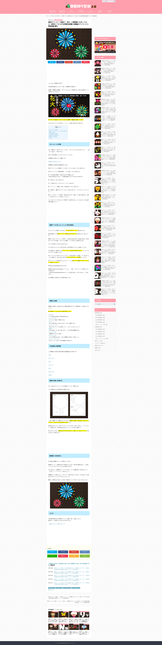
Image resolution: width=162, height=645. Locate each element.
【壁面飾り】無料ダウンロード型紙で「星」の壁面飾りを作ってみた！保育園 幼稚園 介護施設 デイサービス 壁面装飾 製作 (108, 196)
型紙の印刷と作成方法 (53, 135)
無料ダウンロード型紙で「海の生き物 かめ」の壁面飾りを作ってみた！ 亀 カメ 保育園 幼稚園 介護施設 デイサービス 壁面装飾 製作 (108, 126)
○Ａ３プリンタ (51, 335)
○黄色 (49, 375)
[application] (105, 47)
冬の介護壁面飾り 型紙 (100, 336)
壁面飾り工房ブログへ (90, 11)
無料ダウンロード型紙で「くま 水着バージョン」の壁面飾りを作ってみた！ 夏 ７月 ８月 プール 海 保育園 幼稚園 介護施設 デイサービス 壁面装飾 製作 (108, 189)
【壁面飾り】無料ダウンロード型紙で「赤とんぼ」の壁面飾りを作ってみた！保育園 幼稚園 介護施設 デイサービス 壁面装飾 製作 (108, 70)
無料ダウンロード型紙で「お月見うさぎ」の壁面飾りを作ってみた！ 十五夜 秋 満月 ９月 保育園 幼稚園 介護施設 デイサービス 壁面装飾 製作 (108, 212)
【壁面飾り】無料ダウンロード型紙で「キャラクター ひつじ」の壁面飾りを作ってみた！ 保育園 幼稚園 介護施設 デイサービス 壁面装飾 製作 (108, 220)
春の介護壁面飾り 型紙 (100, 329)
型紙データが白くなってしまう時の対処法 (58, 131)
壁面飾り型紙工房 (64, 643)
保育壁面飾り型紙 (52, 11)
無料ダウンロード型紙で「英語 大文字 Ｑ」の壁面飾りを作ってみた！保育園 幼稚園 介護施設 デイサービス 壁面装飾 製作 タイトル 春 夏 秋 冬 (108, 275)
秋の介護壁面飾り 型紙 (100, 333)
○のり (49, 321)
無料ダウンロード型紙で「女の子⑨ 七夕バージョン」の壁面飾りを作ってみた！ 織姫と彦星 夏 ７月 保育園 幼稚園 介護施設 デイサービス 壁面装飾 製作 (108, 260)
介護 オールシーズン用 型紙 (102, 338)
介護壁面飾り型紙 (62, 11)
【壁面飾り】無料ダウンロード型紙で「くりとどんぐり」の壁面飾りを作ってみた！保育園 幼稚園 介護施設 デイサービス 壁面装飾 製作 (108, 172)
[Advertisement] (59, 72)
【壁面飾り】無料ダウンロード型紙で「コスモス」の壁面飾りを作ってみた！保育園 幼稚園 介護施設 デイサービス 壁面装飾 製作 (108, 62)
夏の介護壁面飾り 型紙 (73, 563)
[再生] (95, 52)
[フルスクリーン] (114, 52)
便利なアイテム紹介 (71, 11)
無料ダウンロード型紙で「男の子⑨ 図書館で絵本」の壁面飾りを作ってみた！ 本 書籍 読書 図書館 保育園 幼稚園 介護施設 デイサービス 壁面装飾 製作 (72, 576)
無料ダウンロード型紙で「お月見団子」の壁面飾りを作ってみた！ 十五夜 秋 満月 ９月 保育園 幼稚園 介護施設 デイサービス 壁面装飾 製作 (108, 134)
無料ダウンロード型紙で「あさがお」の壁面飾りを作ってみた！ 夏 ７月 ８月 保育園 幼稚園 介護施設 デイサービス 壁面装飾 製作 (108, 267)
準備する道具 (52, 132)
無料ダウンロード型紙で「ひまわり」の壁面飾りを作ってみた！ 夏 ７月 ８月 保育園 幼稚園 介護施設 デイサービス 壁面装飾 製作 (108, 204)
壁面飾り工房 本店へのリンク (55, 161)
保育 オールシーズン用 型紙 (101, 324)
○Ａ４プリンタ (51, 331)
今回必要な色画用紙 (53, 133)
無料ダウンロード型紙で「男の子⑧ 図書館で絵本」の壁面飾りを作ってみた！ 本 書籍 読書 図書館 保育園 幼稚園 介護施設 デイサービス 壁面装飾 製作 (72, 583)
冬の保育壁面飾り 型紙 (100, 322)
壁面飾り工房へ (100, 11)
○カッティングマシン (53, 338)
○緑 (49, 368)
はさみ (50, 314)
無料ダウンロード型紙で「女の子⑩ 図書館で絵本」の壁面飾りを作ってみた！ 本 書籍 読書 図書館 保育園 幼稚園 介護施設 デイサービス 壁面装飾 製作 (72, 572)
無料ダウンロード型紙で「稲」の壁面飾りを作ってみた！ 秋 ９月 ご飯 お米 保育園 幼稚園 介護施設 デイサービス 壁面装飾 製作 (108, 149)
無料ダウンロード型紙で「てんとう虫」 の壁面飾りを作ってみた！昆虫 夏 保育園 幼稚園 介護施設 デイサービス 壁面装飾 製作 (108, 235)
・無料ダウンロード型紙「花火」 (55, 523)
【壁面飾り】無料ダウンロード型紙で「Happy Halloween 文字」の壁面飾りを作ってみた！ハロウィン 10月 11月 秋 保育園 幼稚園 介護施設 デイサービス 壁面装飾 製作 (108, 283)
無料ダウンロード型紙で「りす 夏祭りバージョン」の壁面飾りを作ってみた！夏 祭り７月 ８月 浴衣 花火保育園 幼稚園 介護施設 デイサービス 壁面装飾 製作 (69, 597)
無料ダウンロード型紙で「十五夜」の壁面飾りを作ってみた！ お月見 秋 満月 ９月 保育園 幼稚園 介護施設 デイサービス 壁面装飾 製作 (108, 78)
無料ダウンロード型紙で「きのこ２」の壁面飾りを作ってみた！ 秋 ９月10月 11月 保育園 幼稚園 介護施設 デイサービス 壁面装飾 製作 (108, 227)
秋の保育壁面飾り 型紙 (100, 319)
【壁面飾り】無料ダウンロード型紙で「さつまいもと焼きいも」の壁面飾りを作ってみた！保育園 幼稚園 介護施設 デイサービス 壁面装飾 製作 (108, 157)
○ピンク (50, 365)
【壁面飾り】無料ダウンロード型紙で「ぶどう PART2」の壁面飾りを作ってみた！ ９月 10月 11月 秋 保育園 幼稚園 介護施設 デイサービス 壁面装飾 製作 (108, 110)
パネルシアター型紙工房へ (81, 11)
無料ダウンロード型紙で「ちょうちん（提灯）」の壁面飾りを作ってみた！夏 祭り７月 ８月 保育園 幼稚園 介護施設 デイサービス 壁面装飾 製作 (68, 602)
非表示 (59, 127)
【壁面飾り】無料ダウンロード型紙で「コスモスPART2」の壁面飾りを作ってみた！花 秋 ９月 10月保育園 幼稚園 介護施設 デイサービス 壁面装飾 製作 (108, 102)
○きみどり (50, 371)
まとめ (50, 138)
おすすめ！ (51, 589)
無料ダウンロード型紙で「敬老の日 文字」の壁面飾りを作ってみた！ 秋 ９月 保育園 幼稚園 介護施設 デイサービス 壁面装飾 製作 (108, 141)
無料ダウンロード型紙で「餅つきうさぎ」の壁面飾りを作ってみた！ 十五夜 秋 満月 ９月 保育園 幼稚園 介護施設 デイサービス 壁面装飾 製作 (108, 251)
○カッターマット (52, 325)
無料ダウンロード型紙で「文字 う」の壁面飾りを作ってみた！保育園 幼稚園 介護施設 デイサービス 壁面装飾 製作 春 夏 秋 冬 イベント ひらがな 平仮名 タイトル (108, 181)
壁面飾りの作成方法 (53, 136)
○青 (49, 354)
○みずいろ (50, 358)
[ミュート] (113, 52)
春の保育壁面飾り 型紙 (100, 315)
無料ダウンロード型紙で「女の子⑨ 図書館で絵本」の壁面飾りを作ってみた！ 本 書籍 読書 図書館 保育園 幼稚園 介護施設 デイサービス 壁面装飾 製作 (72, 580)
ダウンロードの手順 (53, 129)
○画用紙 (50, 328)
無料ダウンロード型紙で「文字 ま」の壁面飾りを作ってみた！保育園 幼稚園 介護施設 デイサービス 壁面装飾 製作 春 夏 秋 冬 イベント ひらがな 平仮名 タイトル (108, 292)
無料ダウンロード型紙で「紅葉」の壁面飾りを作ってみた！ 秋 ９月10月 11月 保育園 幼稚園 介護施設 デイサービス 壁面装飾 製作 (108, 93)
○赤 (49, 361)
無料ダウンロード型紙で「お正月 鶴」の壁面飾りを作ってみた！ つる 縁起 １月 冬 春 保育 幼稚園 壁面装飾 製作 (108, 164)
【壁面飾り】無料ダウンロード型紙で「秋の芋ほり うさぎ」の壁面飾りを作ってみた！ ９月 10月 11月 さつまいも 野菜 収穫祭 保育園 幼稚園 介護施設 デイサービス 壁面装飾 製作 (108, 244)
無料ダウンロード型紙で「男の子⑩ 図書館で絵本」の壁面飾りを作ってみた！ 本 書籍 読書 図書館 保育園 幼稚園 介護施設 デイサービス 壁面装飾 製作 (72, 568)
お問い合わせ (109, 11)
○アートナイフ (51, 318)
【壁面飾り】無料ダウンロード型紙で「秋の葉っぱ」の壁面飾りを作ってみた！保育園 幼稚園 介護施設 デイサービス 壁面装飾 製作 (108, 86)
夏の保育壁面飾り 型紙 (76, 587)
